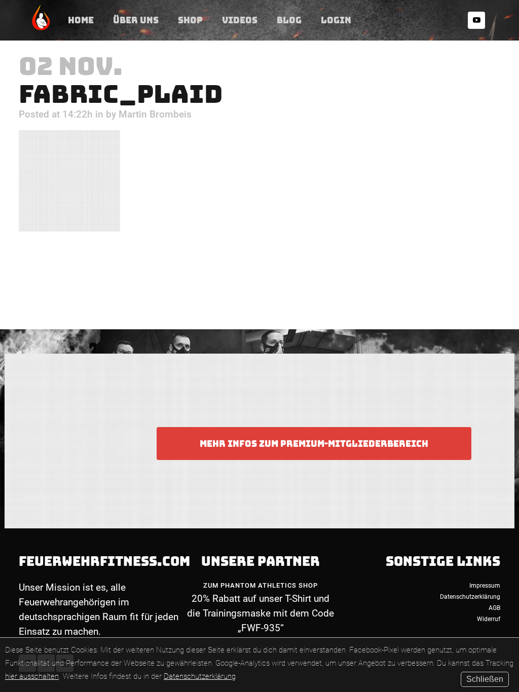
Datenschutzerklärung (200, 676)
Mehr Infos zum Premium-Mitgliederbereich (314, 443)
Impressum (484, 585)
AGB (494, 607)
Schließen (484, 679)
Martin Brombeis (155, 114)
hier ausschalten (32, 676)
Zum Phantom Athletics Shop (260, 585)
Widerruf (488, 619)
